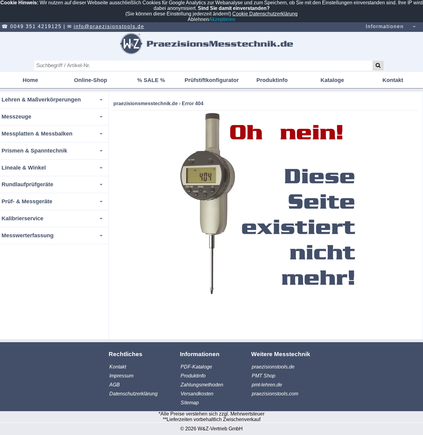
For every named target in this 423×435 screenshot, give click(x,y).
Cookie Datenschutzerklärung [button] (265, 13)
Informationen (385, 26)
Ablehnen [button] (198, 19)
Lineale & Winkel (24, 168)
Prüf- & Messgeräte (27, 201)
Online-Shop (90, 80)
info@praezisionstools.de (109, 26)
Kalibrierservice (22, 218)
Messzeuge (16, 117)
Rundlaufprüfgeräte (27, 184)
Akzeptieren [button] (222, 19)
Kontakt (392, 80)
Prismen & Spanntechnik (34, 151)
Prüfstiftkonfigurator (212, 80)
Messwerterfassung (28, 235)
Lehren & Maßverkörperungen (41, 100)
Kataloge (332, 80)
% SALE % (151, 80)
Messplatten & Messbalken (37, 134)
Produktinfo (272, 80)
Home (30, 80)
